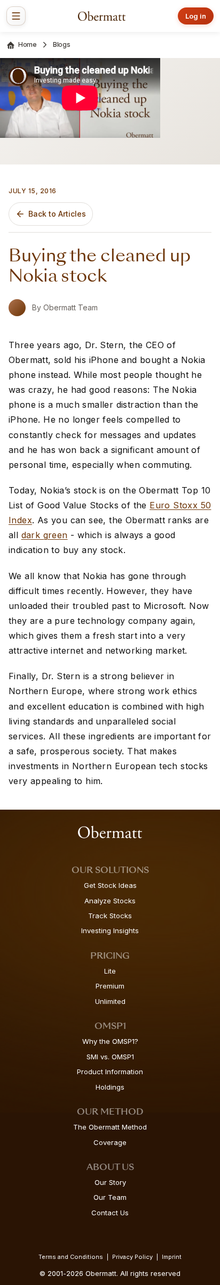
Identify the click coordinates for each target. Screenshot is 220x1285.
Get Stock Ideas (110, 885)
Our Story (110, 1182)
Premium (110, 986)
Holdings (110, 1087)
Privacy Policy (132, 1257)
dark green (44, 535)
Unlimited (110, 1001)
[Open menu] (16, 16)
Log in (195, 16)
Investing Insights (110, 930)
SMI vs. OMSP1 (110, 1056)
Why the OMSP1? (110, 1041)
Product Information (110, 1071)
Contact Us (110, 1212)
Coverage (110, 1142)
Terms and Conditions (70, 1257)
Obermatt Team (70, 307)
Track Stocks (110, 915)
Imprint (172, 1257)
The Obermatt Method (110, 1127)
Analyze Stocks (110, 900)
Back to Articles (57, 213)
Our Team (110, 1197)
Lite (110, 971)
